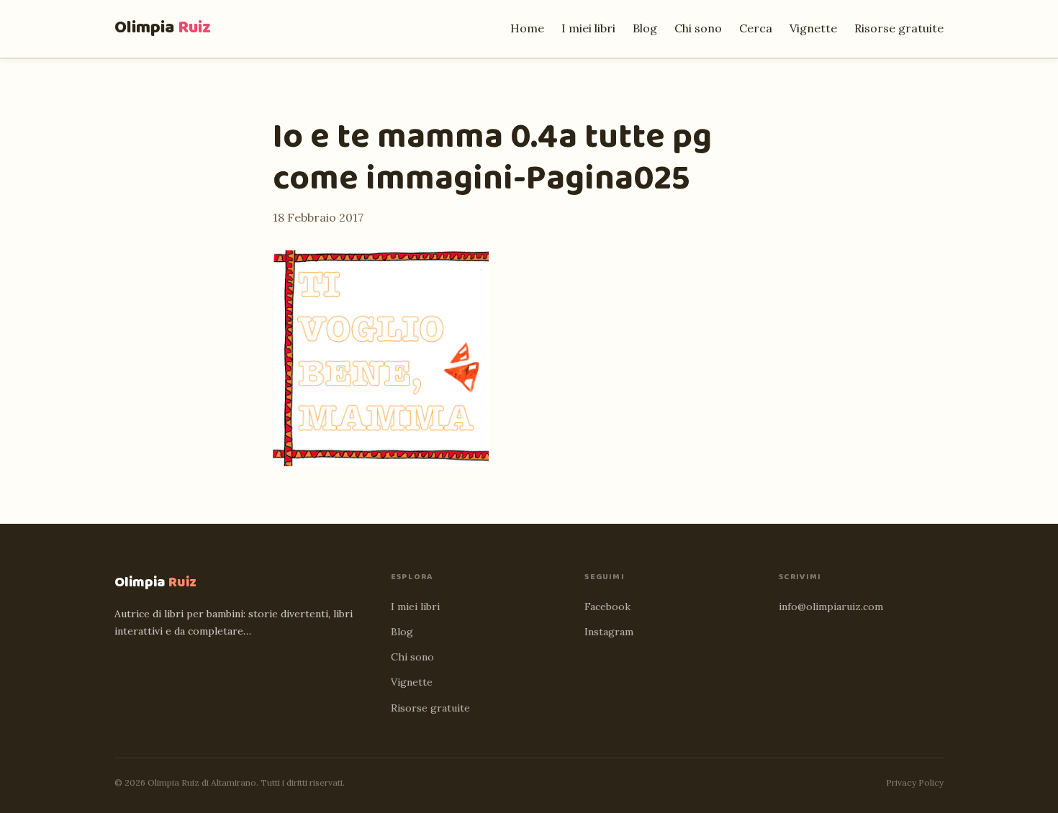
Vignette (813, 28)
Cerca (755, 28)
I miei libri (588, 28)
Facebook (607, 606)
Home (527, 28)
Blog (645, 28)
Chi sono (698, 28)
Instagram (608, 631)
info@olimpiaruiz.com (831, 606)
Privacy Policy (915, 782)
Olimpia (162, 28)
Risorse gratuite (899, 28)
